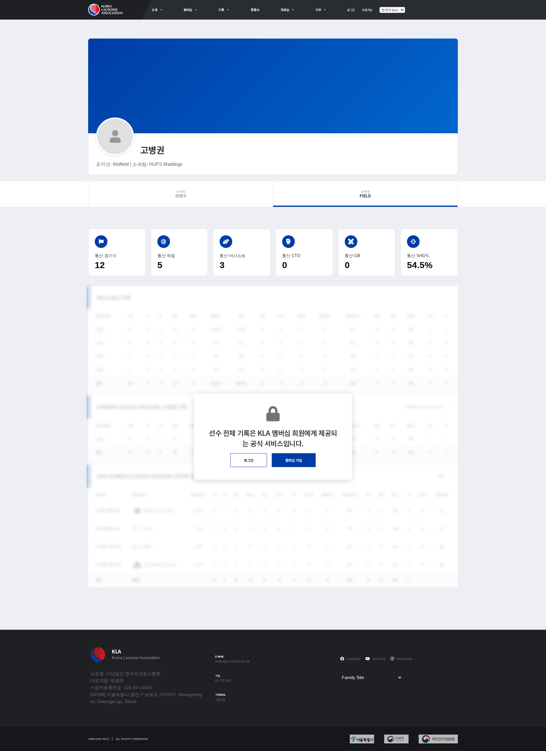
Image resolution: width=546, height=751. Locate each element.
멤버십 (188, 9)
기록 (221, 9)
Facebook (353, 659)
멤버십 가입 (293, 460)
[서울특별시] (362, 739)
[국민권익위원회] (438, 739)
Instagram (404, 659)
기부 (318, 9)
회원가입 (367, 10)
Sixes (180, 194)
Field (365, 194)
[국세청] (396, 739)
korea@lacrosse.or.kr (232, 662)
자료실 (285, 9)
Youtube (378, 659)
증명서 (255, 9)
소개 (154, 9)
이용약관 (220, 700)
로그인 (351, 10)
